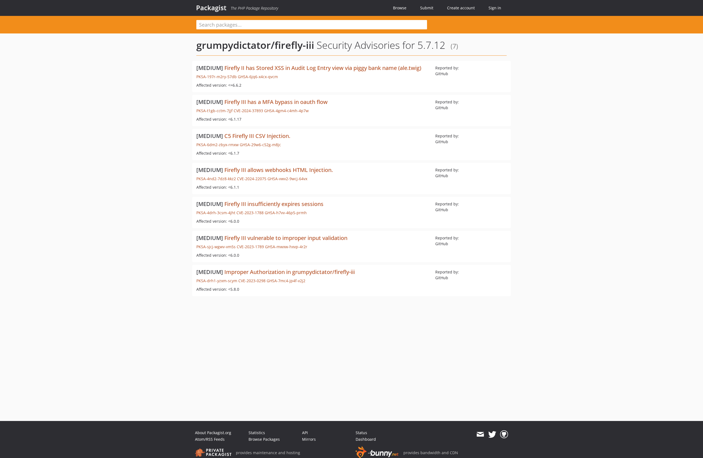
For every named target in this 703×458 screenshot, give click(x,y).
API (305, 432)
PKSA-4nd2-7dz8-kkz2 (216, 178)
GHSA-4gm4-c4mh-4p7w (286, 110)
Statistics (257, 432)
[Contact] (480, 434)
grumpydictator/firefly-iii (255, 45)
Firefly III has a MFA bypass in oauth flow (276, 102)
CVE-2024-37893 (248, 110)
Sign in (495, 7)
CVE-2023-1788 (250, 212)
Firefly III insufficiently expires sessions (273, 204)
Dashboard (366, 439)
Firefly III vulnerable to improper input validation (285, 238)
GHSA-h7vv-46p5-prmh (286, 212)
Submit (426, 7)
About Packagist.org (213, 432)
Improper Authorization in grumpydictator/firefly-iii (289, 272)
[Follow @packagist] (492, 434)
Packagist (211, 7)
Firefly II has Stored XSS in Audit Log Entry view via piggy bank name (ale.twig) (322, 68)
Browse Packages (264, 439)
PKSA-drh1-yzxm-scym (216, 280)
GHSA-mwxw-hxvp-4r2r (286, 246)
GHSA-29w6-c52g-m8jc (260, 144)
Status (361, 432)
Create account (461, 7)
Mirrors (309, 439)
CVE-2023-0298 (252, 280)
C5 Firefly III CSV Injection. (257, 136)
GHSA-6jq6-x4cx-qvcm (258, 76)
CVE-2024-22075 (251, 178)
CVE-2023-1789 (250, 246)
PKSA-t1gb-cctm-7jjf (214, 110)
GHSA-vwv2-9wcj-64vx (287, 178)
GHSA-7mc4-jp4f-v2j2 (286, 280)
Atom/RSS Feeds (210, 439)
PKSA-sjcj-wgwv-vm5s (216, 246)
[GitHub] (504, 434)
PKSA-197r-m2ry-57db (216, 76)
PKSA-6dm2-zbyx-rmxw (217, 144)
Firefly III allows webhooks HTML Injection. (278, 170)
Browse (399, 7)
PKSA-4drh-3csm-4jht (215, 212)
